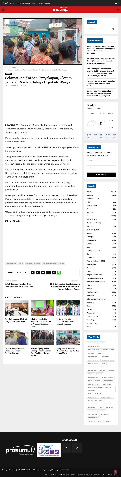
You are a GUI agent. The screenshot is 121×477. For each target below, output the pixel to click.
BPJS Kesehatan (93, 349)
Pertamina (107, 384)
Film (88, 202)
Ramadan (90, 296)
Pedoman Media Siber (67, 475)
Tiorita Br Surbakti (95, 421)
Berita (89, 192)
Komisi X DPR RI (103, 367)
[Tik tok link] (118, 3)
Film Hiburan (92, 205)
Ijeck (103, 363)
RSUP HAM (91, 407)
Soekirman (109, 407)
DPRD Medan (92, 356)
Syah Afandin (92, 414)
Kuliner (90, 233)
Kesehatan (91, 223)
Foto (88, 209)
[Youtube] (66, 448)
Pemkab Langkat (94, 380)
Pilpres (89, 285)
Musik (89, 247)
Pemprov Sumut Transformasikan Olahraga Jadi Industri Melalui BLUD (101, 83)
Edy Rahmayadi (93, 360)
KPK (112, 367)
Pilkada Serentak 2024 (96, 282)
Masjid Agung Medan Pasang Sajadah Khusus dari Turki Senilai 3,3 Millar (41, 352)
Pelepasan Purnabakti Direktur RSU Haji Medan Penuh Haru (67, 350)
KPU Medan (92, 370)
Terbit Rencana (93, 417)
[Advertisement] (42, 106)
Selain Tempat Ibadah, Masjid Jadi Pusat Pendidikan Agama (14, 350)
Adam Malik (92, 343)
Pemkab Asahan (107, 377)
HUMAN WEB (65, 470)
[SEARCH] (113, 29)
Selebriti (90, 302)
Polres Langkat (107, 397)
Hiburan (90, 212)
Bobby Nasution (93, 346)
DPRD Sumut (105, 356)
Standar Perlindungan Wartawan (88, 475)
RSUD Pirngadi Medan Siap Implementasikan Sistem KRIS (19, 285)
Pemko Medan (108, 380)
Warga (62, 263)
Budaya (90, 195)
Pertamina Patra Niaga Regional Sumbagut (99, 389)
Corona (91, 353)
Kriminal (90, 230)
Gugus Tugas (93, 363)
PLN (89, 393)
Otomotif (90, 257)
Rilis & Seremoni (93, 299)
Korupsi (90, 226)
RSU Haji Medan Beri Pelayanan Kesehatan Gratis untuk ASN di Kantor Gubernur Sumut (65, 286)
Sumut (102, 411)
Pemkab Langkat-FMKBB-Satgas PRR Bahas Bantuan (16, 320)
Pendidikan (91, 264)
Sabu (100, 407)
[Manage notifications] (115, 472)
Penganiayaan (11, 263)
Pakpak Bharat (93, 377)
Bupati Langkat (108, 349)
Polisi (21, 263)
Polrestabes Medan (33, 263)
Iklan (103, 475)
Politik (89, 289)
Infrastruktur (92, 219)
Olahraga (90, 250)
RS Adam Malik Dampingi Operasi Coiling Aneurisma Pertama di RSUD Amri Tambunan (101, 61)
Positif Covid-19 (93, 404)
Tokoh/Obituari (93, 316)
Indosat (91, 367)
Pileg (89, 271)
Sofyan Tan (92, 411)
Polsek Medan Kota (50, 263)
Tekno (89, 309)
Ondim (100, 373)
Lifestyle (90, 237)
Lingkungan (91, 240)
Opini (89, 254)
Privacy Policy (112, 475)
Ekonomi (90, 198)
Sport (89, 306)
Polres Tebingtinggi (95, 400)
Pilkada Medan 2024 (95, 278)
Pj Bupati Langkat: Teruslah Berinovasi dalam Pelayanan (65, 321)
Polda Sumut (93, 397)
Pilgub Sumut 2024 (95, 275)
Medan (111, 370)
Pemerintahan (92, 261)
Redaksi (53, 475)
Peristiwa (8, 73)
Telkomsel (105, 414)
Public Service (92, 292)
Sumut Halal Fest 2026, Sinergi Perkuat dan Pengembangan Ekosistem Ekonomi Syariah (100, 93)
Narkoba (91, 373)
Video (89, 327)
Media (89, 244)
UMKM (108, 421)
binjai (102, 343)
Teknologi (91, 313)
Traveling (90, 320)
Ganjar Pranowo (108, 360)
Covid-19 (100, 353)
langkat (103, 370)
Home (46, 475)
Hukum (90, 216)
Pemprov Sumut (93, 384)
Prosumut (107, 404)
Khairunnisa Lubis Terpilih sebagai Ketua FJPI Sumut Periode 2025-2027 (42, 322)
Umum (89, 323)
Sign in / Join (45, 3)
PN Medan (98, 393)
